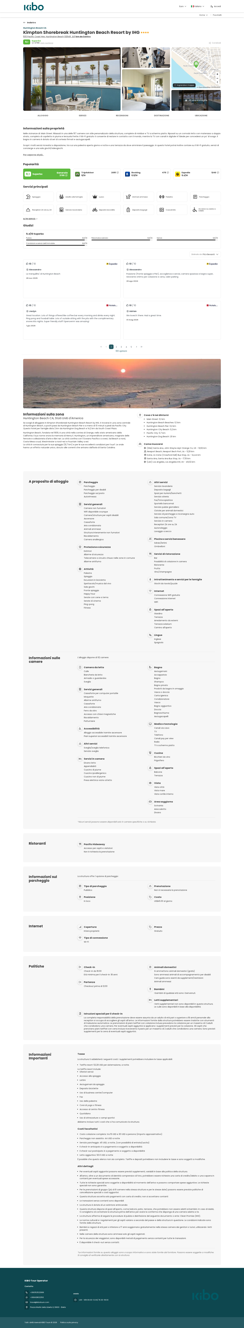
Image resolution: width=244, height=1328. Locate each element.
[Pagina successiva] (136, 347)
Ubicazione (201, 115)
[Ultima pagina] (141, 347)
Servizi (82, 115)
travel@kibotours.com (39, 1302)
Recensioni (122, 115)
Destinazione (161, 115)
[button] (196, 64)
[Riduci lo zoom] (217, 78)
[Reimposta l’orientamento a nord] (217, 82)
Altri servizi (29, 219)
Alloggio (43, 115)
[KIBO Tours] (205, 1294)
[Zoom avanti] (217, 74)
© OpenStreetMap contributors (208, 87)
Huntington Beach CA (34, 28)
